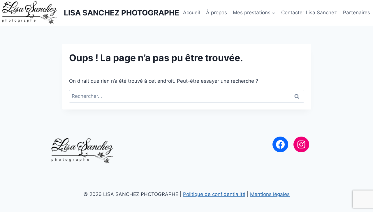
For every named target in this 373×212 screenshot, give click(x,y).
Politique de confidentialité (214, 194)
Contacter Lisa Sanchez (309, 12)
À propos (216, 12)
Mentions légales (270, 194)
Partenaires (356, 12)
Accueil (191, 12)
